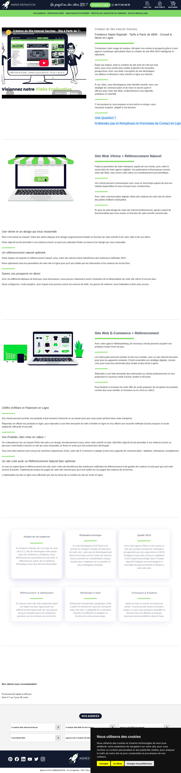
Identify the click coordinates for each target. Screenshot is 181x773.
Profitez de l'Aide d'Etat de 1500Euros (109, 13)
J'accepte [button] (103, 763)
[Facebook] (17, 759)
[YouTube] (30, 759)
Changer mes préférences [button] (139, 763)
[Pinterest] (10, 759)
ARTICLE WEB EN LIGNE (138, 13)
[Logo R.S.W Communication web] (20, 5)
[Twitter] (36, 759)
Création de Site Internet (77, 13)
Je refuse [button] (117, 763)
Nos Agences (39, 13)
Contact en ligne (100, 5)
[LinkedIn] (23, 759)
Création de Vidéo (55, 13)
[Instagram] (43, 759)
